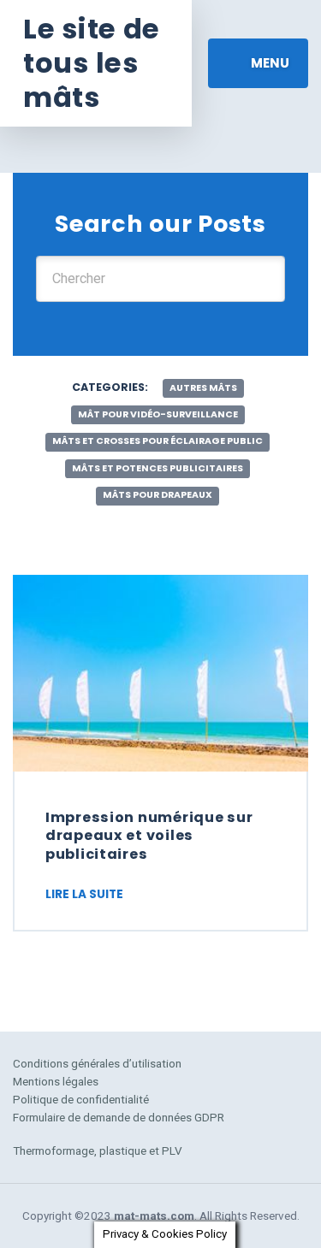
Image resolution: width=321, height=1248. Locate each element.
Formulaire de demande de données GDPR (118, 1117)
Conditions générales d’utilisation (97, 1063)
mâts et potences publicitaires (157, 468)
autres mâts (203, 387)
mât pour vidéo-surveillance (158, 414)
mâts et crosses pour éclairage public (157, 441)
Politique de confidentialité (81, 1099)
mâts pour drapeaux (157, 494)
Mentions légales (55, 1081)
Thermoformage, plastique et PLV (97, 1150)
